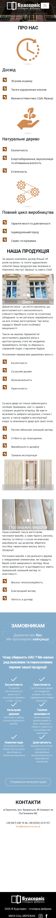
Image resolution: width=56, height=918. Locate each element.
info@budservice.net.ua (28, 826)
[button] (6, 289)
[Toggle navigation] (45, 6)
